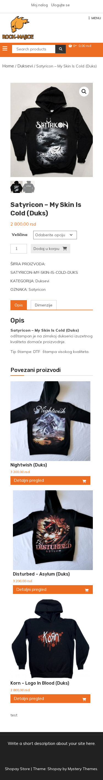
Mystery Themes (82, 768)
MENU (96, 18)
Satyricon (37, 289)
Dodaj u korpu (46, 248)
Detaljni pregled (29, 480)
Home (8, 66)
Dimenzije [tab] (43, 305)
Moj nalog (39, 5)
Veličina (19, 234)
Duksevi (25, 66)
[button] (84, 91)
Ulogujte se (60, 5)
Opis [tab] (19, 305)
